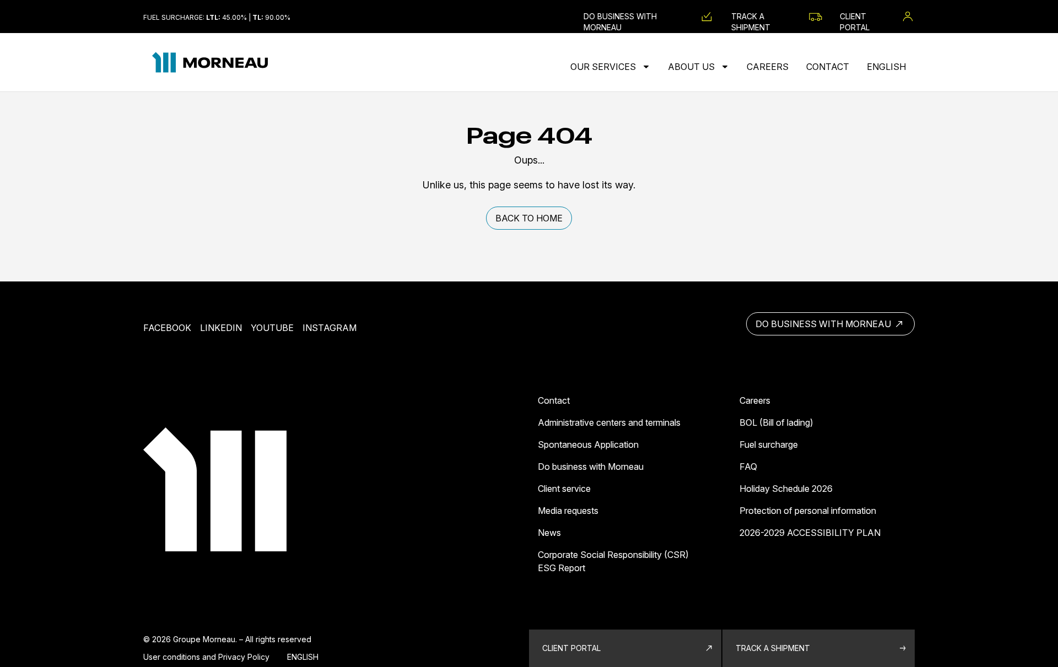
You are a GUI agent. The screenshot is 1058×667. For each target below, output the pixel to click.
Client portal (571, 648)
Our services (604, 66)
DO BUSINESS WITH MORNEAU (620, 17)
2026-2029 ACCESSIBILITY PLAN (810, 532)
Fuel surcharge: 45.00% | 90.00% (216, 17)
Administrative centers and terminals (609, 422)
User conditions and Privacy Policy (206, 656)
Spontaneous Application (588, 444)
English (886, 66)
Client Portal (855, 17)
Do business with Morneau (824, 323)
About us (692, 66)
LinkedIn (221, 327)
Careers (768, 66)
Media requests (568, 510)
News (549, 532)
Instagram (330, 327)
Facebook (167, 327)
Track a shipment (750, 17)
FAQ (748, 466)
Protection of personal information (807, 510)
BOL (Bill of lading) (776, 422)
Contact (827, 66)
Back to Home (529, 218)
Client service (564, 488)
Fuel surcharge (768, 444)
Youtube (272, 327)
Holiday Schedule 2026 (786, 488)
